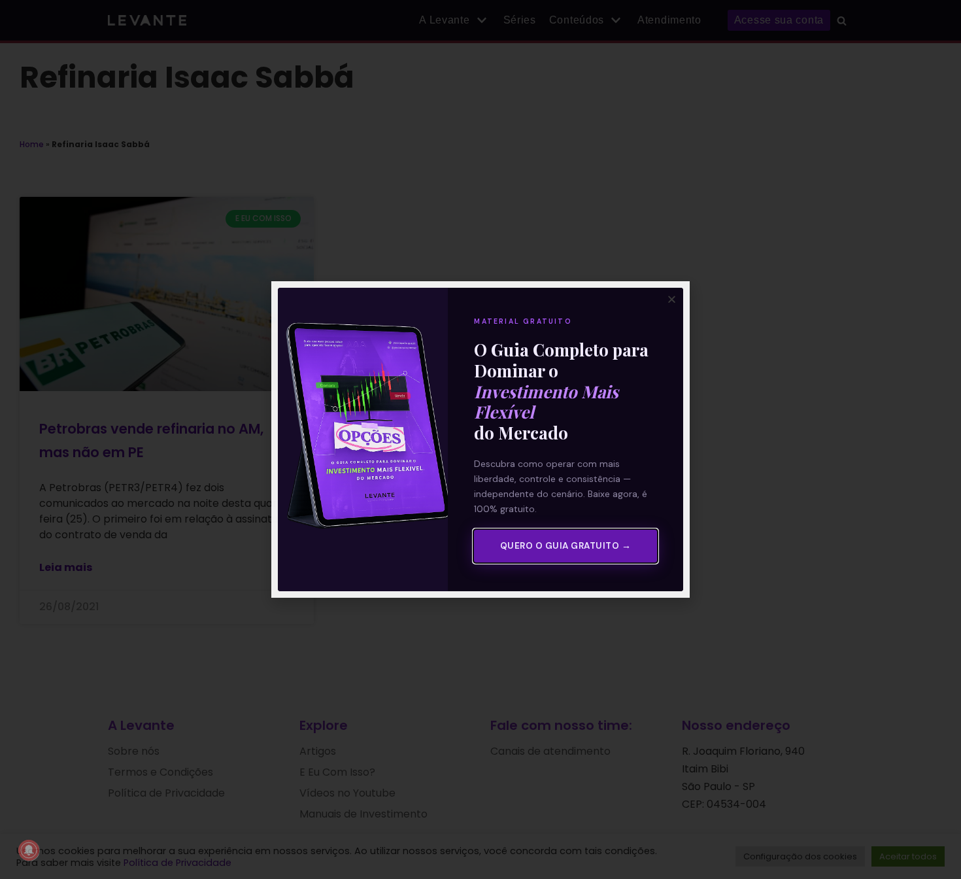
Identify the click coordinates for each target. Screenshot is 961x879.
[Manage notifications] (28, 850)
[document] (480, 439)
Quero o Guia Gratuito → (566, 545)
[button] (672, 299)
